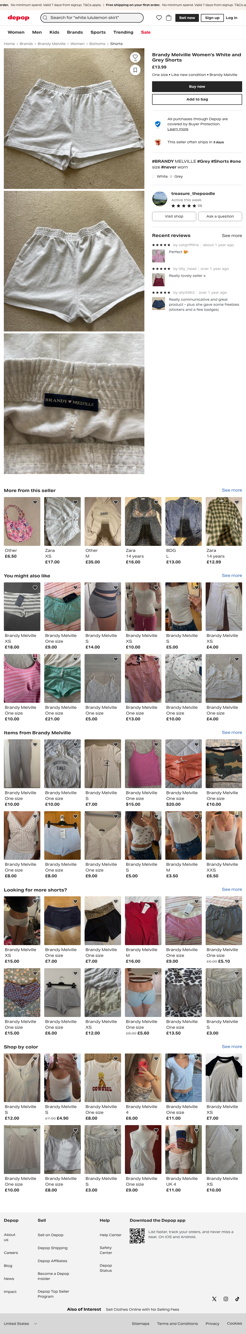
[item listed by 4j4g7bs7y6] (143, 920)
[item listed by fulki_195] (62, 835)
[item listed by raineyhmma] (62, 606)
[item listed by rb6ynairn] (22, 835)
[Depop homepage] (18, 18)
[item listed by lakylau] (183, 1077)
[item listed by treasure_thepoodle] (22, 521)
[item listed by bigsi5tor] (22, 763)
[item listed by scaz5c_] (62, 992)
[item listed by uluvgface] (183, 678)
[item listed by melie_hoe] (224, 835)
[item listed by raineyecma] (103, 920)
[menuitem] (16, 32)
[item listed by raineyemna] (143, 678)
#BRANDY (163, 161)
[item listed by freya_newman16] (22, 1077)
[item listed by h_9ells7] (224, 678)
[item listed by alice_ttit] (103, 835)
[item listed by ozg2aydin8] (183, 835)
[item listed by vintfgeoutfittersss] (22, 678)
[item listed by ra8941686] (224, 1149)
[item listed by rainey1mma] (183, 920)
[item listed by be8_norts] (224, 992)
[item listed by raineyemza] (224, 920)
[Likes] (159, 17)
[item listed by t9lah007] (224, 763)
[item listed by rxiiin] (22, 1149)
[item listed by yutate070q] (103, 763)
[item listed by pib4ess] (143, 1149)
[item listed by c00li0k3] (183, 763)
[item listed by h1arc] (143, 606)
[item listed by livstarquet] (183, 1149)
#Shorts (220, 161)
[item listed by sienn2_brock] (224, 1077)
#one (235, 161)
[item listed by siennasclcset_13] (224, 606)
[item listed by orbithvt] (183, 992)
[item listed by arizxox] (22, 606)
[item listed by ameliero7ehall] (22, 920)
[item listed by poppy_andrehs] (22, 992)
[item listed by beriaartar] (62, 920)
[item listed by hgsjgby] (62, 678)
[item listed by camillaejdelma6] (103, 678)
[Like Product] (35, 502)
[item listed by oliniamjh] (143, 1077)
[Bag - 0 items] (168, 17)
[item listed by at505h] (62, 763)
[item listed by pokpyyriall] (62, 1149)
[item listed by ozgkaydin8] (183, 606)
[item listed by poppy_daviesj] (103, 992)
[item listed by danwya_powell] (103, 606)
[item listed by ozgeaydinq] (143, 835)
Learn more (177, 129)
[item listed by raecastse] (103, 1077)
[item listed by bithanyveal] (62, 1077)
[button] (206, 206)
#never (169, 167)
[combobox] (92, 18)
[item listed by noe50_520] (143, 763)
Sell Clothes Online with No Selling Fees (142, 1309)
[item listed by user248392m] (143, 992)
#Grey (204, 161)
